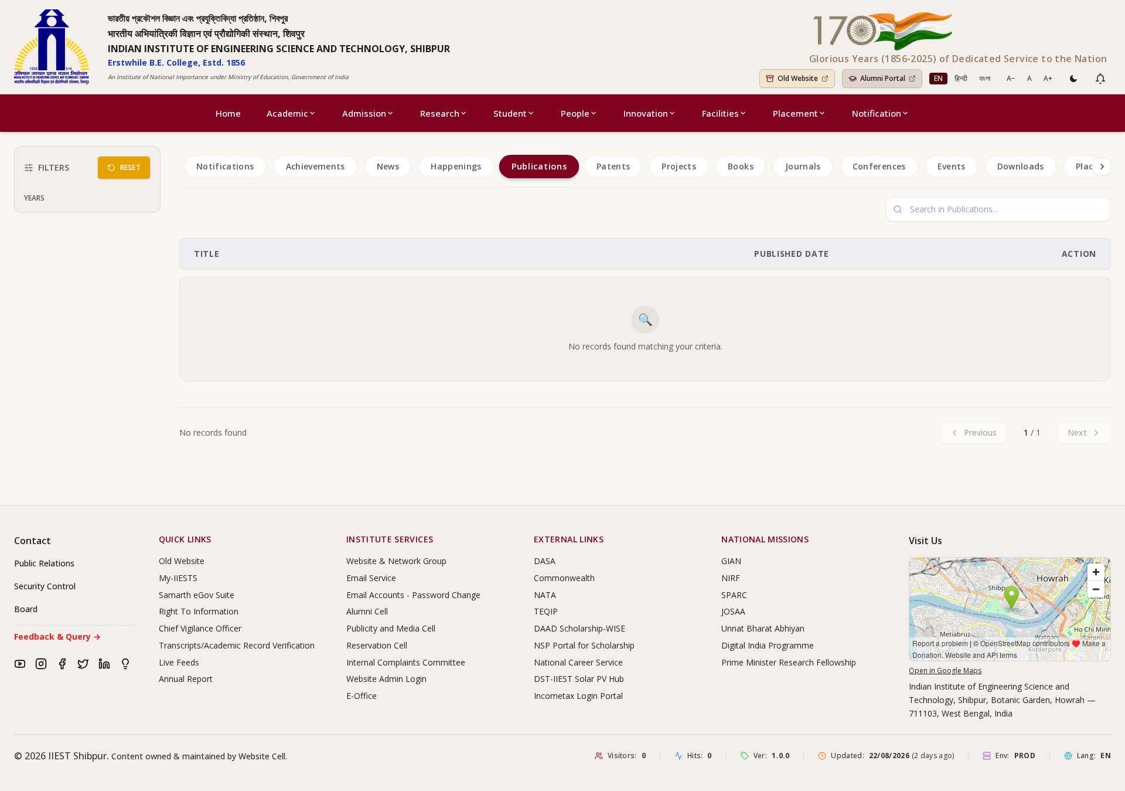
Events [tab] (952, 166)
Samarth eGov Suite (196, 594)
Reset (130, 167)
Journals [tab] (803, 166)
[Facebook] (62, 664)
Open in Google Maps (945, 670)
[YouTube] (20, 664)
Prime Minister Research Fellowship (788, 662)
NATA (545, 594)
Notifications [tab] (225, 166)
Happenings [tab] (456, 166)
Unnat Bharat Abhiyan (762, 628)
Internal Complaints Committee (405, 662)
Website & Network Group (396, 560)
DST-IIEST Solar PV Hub (579, 678)
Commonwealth (564, 577)
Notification (876, 113)
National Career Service (578, 662)
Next (1077, 432)
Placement (795, 113)
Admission (364, 113)
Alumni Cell (367, 611)
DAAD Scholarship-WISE (579, 628)
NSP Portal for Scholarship (584, 645)
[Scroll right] (1102, 166)
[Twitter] (83, 664)
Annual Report (186, 678)
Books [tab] (741, 166)
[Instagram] (41, 664)
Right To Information (198, 611)
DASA (544, 560)
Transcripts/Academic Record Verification (237, 645)
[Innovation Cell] (125, 664)
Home (228, 113)
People (575, 113)
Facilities (720, 113)
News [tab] (388, 166)
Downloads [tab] (1020, 166)
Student (510, 113)
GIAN (731, 560)
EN (938, 78)
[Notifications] (1100, 78)
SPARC (734, 594)
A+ (1048, 78)
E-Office (361, 695)
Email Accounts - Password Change (413, 594)
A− (1011, 78)
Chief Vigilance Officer (200, 628)
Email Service (371, 577)
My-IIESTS (178, 577)
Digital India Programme (767, 645)
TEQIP (546, 611)
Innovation (645, 113)
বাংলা (984, 78)
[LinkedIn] (104, 664)
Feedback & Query (57, 636)
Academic (287, 113)
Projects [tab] (679, 166)
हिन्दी (960, 78)
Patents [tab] (613, 166)
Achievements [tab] (315, 166)
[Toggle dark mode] (1073, 78)
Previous (980, 432)
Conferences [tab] (879, 166)
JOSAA (733, 611)
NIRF (730, 577)
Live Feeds (179, 662)
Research (439, 113)
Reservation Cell (376, 645)
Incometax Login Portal (578, 695)
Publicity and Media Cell (390, 628)
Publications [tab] (539, 166)
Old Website (181, 560)
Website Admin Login (386, 678)
